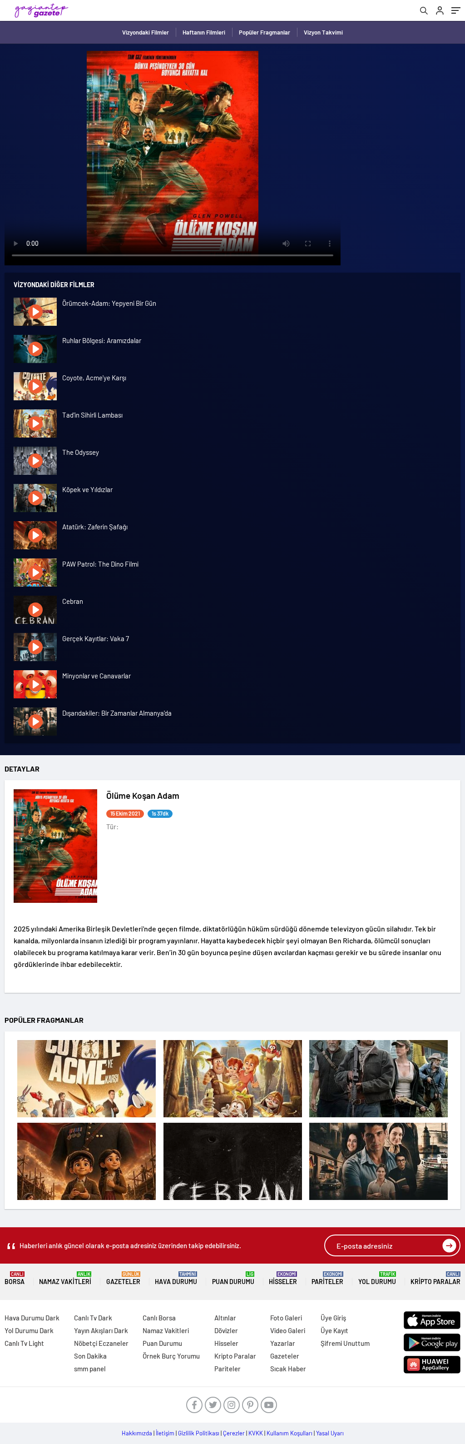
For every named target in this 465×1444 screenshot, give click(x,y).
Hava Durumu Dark (32, 1318)
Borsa (15, 1278)
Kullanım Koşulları (289, 1433)
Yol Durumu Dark (29, 1330)
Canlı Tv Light (24, 1343)
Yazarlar (282, 1343)
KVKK (255, 1433)
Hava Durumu (176, 1278)
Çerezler (234, 1433)
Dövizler (226, 1330)
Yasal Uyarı (330, 1433)
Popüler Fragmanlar (264, 32)
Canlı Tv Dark (93, 1318)
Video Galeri (287, 1330)
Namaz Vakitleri (65, 1278)
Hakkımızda (137, 1433)
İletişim (165, 1433)
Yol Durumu (377, 1278)
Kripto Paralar (435, 1278)
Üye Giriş (333, 1318)
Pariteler (327, 1278)
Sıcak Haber (288, 1368)
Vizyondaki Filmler (145, 32)
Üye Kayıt (334, 1330)
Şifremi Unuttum (345, 1343)
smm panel (90, 1368)
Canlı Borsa (159, 1318)
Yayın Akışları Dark (101, 1330)
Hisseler (283, 1278)
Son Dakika (90, 1356)
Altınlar (225, 1318)
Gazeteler (123, 1278)
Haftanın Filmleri (204, 32)
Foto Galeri (286, 1318)
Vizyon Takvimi (323, 32)
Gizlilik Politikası (198, 1433)
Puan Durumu (233, 1278)
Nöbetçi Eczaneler (101, 1343)
